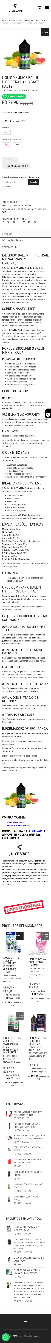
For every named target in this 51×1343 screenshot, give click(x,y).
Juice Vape (35, 831)
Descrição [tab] (7, 234)
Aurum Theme (24, 1336)
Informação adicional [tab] (12, 240)
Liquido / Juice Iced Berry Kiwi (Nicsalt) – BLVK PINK (35, 1044)
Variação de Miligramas (11, 140)
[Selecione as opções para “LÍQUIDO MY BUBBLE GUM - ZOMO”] (45, 959)
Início (4, 20)
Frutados (13, 90)
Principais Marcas (25, 20)
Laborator (37, 1336)
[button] (6, 1337)
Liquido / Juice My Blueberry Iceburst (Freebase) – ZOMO (10, 965)
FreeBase (12, 976)
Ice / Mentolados (36, 1053)
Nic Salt (35, 90)
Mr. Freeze (15, 1062)
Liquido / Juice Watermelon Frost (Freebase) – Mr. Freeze (11, 1045)
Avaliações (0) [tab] (9, 247)
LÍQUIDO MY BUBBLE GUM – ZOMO (36, 962)
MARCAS (12, 20)
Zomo (5, 976)
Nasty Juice (40, 20)
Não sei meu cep (9, 186)
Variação (5, 127)
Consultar (33, 182)
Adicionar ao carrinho (17, 166)
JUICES (5, 90)
